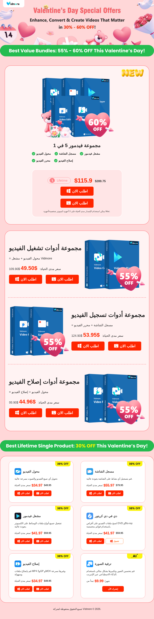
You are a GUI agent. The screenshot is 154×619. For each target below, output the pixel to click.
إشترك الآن (113, 589)
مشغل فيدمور (32, 516)
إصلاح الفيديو (31, 563)
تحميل (116, 541)
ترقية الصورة (103, 563)
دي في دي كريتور (106, 516)
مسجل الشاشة (104, 471)
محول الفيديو (31, 471)
